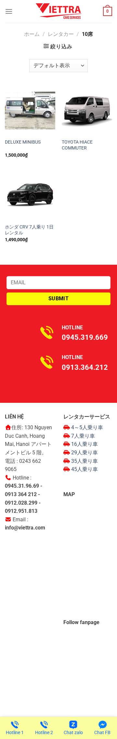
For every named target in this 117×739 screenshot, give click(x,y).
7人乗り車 (83, 436)
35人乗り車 (84, 461)
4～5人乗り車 (87, 427)
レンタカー (61, 34)
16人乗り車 (84, 444)
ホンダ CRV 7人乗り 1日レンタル (29, 229)
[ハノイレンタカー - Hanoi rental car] (58, 11)
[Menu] (9, 11)
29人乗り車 (84, 452)
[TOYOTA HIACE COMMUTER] (87, 110)
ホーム (32, 34)
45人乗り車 (84, 469)
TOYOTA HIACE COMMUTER (77, 144)
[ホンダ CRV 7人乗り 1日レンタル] (30, 195)
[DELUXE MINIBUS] (30, 110)
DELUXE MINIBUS (23, 142)
